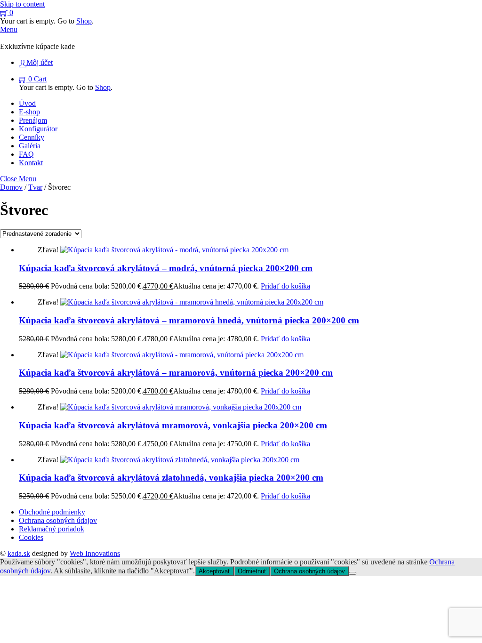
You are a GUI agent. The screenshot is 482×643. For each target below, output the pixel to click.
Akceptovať (214, 571)
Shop (84, 21)
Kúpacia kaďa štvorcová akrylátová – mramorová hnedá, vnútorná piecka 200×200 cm (189, 320)
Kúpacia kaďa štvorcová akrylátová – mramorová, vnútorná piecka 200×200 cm (176, 373)
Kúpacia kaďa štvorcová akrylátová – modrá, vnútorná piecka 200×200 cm (166, 268)
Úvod (27, 103)
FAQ (26, 154)
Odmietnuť (252, 571)
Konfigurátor (38, 129)
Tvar (35, 187)
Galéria (29, 146)
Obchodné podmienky (52, 512)
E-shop (29, 112)
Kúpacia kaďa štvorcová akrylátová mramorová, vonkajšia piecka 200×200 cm (173, 425)
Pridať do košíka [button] (285, 286)
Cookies (31, 537)
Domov (11, 187)
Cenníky (31, 137)
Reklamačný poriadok (51, 529)
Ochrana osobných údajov (58, 520)
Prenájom (33, 120)
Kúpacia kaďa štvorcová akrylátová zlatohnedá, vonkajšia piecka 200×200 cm (171, 477)
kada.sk (19, 553)
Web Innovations (95, 553)
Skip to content (22, 4)
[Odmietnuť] (352, 573)
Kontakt (31, 163)
